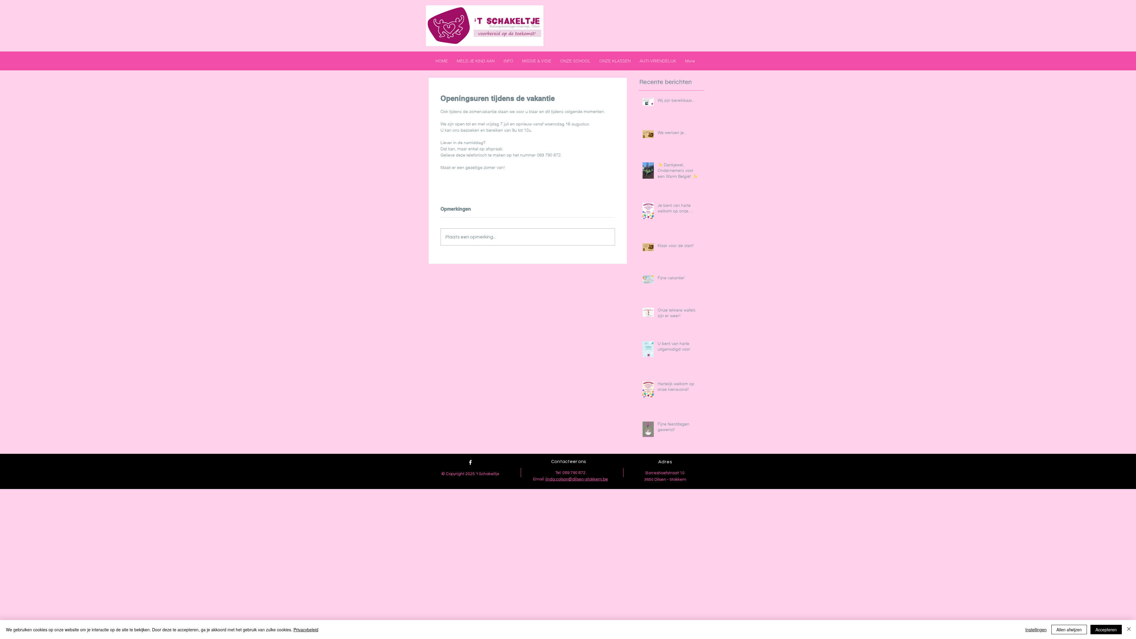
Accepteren (1106, 629)
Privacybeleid (305, 629)
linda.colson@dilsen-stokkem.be (577, 479)
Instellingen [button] (1036, 629)
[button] (508, 61)
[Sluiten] (1128, 629)
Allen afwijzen (1069, 629)
